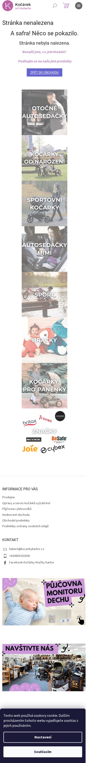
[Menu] (78, 5)
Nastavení (42, 737)
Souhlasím (43, 751)
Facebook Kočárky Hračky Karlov (31, 562)
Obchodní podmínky (16, 520)
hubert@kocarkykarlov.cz (26, 549)
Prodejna (8, 497)
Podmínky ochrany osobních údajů (25, 526)
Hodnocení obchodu (16, 515)
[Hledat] (54, 5)
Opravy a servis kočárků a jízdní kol (26, 503)
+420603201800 (19, 556)
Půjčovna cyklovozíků (16, 509)
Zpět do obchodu (44, 72)
